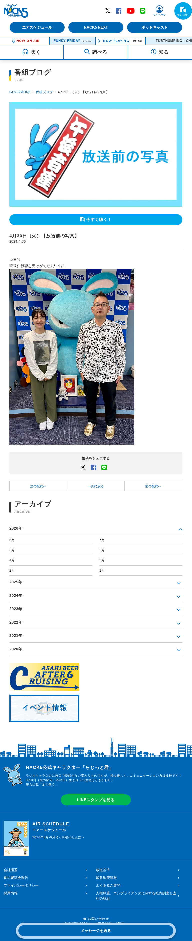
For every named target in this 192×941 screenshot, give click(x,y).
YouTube (130, 10)
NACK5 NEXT (96, 27)
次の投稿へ (38, 486)
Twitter (108, 10)
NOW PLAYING (116, 41)
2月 (12, 570)
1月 (102, 570)
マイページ (159, 14)
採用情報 (11, 893)
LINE (143, 10)
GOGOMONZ (20, 92)
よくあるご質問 (108, 885)
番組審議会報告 (16, 878)
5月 (102, 550)
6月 (12, 550)
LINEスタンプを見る (96, 800)
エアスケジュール (37, 27)
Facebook (119, 10)
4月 (12, 560)
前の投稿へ (153, 486)
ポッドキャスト (155, 27)
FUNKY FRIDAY (67, 41)
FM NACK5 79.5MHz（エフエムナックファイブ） (16, 11)
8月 (12, 540)
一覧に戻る (96, 486)
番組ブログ (44, 92)
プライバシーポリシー (21, 885)
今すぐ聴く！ (99, 219)
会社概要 (11, 870)
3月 (102, 560)
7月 (102, 540)
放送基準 (103, 870)
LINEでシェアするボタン (104, 467)
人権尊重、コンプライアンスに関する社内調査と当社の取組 (136, 895)
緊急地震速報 (106, 878)
